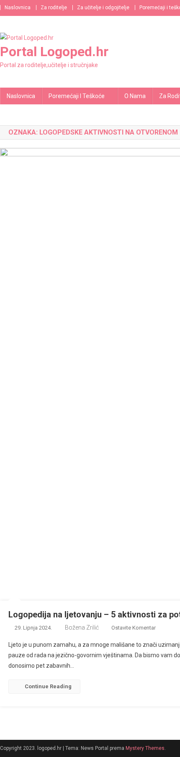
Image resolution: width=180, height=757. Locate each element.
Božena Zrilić (82, 627)
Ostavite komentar (133, 628)
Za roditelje (54, 7)
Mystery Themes (145, 748)
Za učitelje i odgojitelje (103, 7)
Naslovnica (18, 7)
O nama (135, 96)
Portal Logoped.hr (54, 52)
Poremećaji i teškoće (77, 96)
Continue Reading (48, 686)
